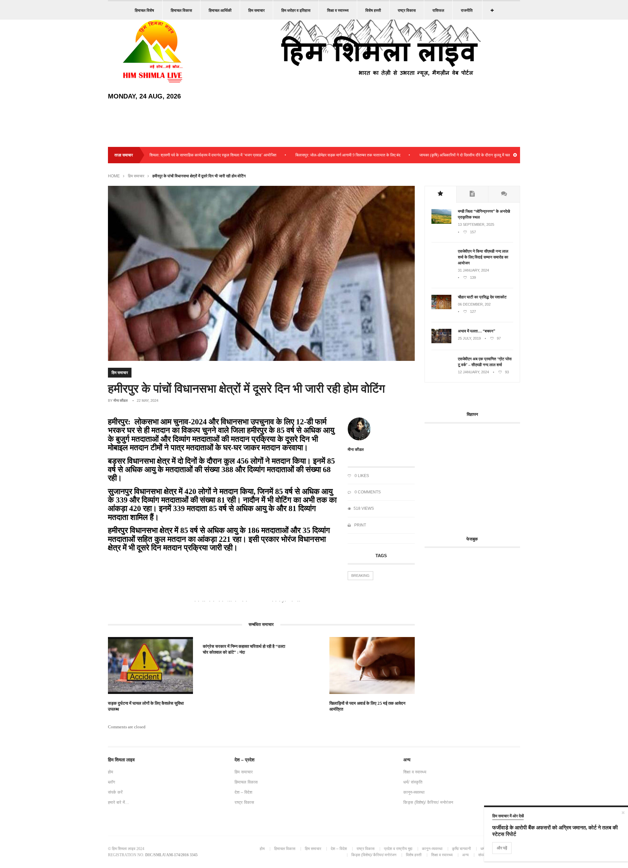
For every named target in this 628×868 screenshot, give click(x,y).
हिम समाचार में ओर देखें (508, 816)
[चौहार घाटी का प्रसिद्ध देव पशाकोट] (441, 308)
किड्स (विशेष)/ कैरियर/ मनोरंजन (428, 802)
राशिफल (438, 10)
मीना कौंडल (120, 400)
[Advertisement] (479, 476)
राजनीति (467, 10)
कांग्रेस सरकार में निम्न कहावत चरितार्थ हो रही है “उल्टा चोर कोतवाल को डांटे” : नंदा (244, 649)
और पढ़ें (502, 848)
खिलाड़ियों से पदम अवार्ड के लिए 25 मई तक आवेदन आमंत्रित (367, 706)
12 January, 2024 (473, 372)
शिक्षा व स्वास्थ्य (338, 10)
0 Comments (367, 492)
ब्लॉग (111, 782)
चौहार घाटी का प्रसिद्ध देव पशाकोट (482, 297)
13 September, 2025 (476, 224)
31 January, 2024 (473, 270)
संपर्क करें (115, 792)
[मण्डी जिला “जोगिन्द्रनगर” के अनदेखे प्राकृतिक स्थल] (441, 222)
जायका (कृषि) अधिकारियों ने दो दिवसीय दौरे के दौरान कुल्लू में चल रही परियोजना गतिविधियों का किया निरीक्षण (471, 155)
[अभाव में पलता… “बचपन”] (441, 342)
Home (114, 176)
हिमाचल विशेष (144, 10)
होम (110, 772)
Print (359, 525)
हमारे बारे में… (118, 802)
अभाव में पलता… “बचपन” (476, 331)
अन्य (465, 855)
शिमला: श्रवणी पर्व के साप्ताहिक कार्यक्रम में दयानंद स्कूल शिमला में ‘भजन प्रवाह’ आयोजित (189, 155)
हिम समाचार (256, 10)
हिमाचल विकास (181, 10)
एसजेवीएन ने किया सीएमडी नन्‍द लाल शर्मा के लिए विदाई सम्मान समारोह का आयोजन (483, 257)
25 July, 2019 (469, 338)
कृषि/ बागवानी (461, 848)
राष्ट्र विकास (407, 10)
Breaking (360, 575)
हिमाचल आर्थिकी (220, 10)
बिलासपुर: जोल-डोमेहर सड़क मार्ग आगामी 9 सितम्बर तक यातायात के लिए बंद (324, 155)
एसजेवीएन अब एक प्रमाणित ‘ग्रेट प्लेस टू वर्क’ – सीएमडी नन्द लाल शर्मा (485, 362)
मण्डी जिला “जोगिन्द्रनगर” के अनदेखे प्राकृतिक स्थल (484, 214)
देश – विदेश (243, 792)
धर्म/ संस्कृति (412, 782)
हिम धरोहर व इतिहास (295, 10)
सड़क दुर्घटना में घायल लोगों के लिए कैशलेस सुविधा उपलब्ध (146, 706)
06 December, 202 (474, 304)
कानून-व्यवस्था (414, 792)
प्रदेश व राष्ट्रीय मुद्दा (398, 848)
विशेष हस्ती (373, 10)
